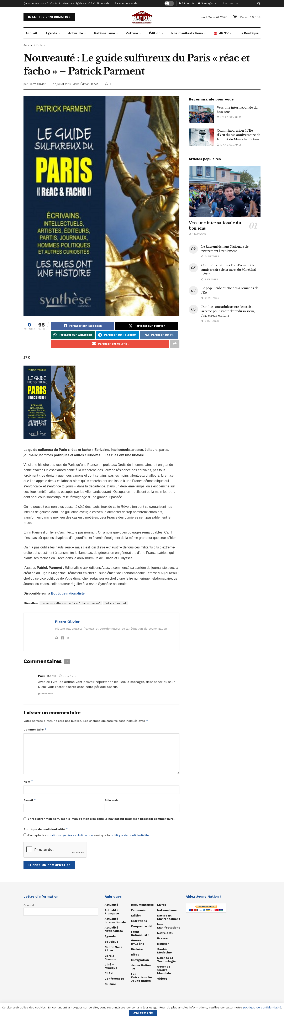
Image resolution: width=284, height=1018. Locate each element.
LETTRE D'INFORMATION (51, 16)
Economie (138, 910)
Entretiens (139, 921)
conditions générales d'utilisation (70, 835)
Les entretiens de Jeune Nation (141, 977)
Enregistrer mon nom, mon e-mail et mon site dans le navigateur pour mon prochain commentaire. (101, 818)
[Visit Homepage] (142, 17)
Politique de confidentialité (45, 829)
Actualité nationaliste (114, 929)
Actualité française (112, 911)
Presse (162, 938)
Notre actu (165, 933)
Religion (163, 943)
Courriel (28, 905)
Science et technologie (166, 959)
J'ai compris (143, 1012)
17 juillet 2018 (62, 84)
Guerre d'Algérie (137, 942)
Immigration (140, 960)
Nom (28, 781)
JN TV (223, 33)
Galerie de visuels (126, 3)
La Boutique (249, 33)
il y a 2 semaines (230, 117)
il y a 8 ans (70, 676)
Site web (111, 800)
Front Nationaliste (140, 933)
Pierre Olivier (37, 84)
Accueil (31, 33)
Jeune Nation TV (141, 967)
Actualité (75, 33)
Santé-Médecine (164, 950)
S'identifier (188, 3)
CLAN (108, 973)
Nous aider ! (104, 3)
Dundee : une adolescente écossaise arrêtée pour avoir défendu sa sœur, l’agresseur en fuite (228, 311)
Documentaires (142, 904)
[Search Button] (258, 3)
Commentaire (35, 729)
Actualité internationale (115, 920)
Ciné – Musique (111, 966)
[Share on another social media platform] (174, 344)
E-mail (29, 800)
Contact (55, 3)
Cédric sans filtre (113, 948)
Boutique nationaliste (68, 593)
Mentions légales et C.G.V (79, 3)
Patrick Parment (115, 603)
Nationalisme (104, 33)
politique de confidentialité (130, 835)
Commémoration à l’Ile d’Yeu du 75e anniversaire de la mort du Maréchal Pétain (238, 135)
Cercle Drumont (111, 957)
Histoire (137, 949)
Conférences (114, 978)
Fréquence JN (141, 926)
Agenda (51, 33)
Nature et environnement (168, 917)
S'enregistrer (208, 3)
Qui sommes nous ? (35, 3)
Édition (154, 33)
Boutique (111, 941)
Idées (94, 84)
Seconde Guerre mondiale (164, 970)
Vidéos (162, 978)
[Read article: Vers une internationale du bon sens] (201, 114)
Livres (161, 904)
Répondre (47, 693)
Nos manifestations (187, 33)
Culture (132, 33)
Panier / (250, 17)
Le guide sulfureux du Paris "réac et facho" (71, 603)
